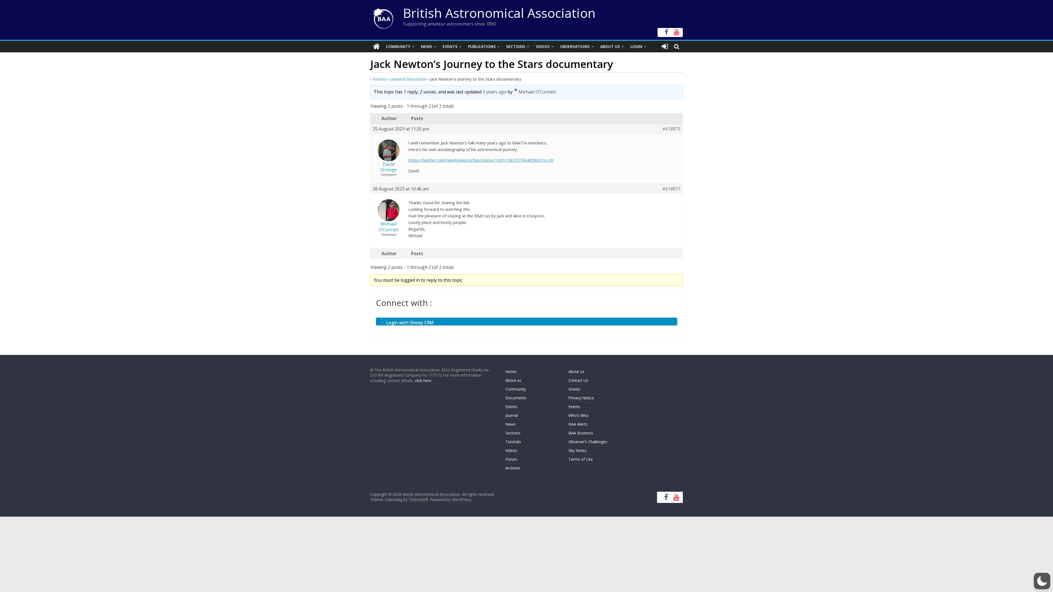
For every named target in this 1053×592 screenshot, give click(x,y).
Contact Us (578, 380)
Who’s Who (578, 415)
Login (636, 46)
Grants (574, 389)
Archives (512, 468)
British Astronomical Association (499, 12)
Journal (511, 415)
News (426, 46)
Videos (543, 46)
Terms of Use (580, 459)
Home (510, 371)
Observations (575, 46)
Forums (380, 79)
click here (423, 380)
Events (450, 46)
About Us (610, 46)
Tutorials (513, 441)
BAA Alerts (577, 424)
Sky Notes (577, 450)
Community (398, 46)
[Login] (665, 46)
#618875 (671, 129)
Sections (515, 46)
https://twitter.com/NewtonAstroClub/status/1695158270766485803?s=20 (480, 160)
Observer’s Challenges (587, 441)
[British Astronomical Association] (376, 46)
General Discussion (408, 79)
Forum (511, 459)
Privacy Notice (581, 397)
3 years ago (494, 92)
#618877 (671, 189)
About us (513, 380)
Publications (482, 46)
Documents (515, 397)
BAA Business (580, 433)
